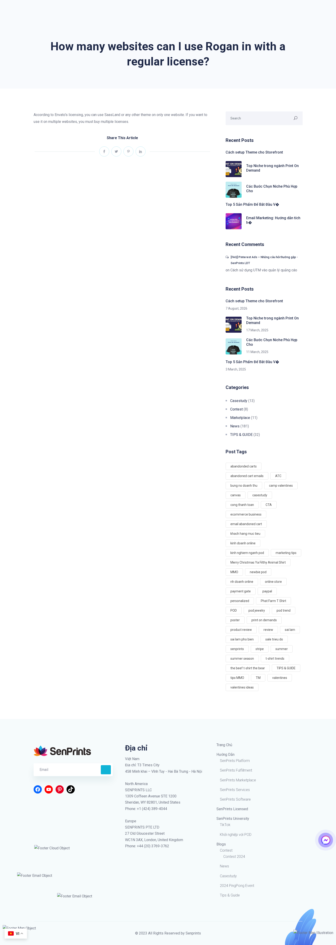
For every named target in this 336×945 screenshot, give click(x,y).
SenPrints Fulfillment (236, 770)
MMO (234, 572)
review (268, 630)
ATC (278, 476)
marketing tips (286, 553)
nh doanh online (241, 581)
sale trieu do (274, 639)
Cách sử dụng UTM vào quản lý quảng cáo (263, 270)
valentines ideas (242, 687)
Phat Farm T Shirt (273, 601)
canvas (235, 495)
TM (258, 678)
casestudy (259, 495)
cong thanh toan (242, 505)
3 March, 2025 (236, 369)
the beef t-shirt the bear (247, 668)
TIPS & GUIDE (241, 434)
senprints (237, 649)
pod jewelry (256, 610)
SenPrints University (232, 818)
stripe (260, 649)
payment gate (240, 591)
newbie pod (258, 572)
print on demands (264, 620)
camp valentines (281, 485)
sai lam (290, 630)
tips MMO (237, 678)
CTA (269, 505)
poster (235, 620)
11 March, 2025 (257, 352)
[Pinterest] (60, 789)
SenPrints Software (235, 799)
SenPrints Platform (235, 761)
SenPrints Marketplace (238, 780)
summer (281, 649)
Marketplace (240, 418)
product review (241, 630)
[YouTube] (49, 789)
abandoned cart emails (247, 476)
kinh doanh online (243, 543)
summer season (242, 658)
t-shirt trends (275, 658)
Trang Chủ (224, 745)
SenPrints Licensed (232, 809)
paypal (267, 591)
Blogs (221, 844)
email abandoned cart (246, 524)
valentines (279, 678)
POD (233, 610)
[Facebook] (38, 789)
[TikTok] (71, 789)
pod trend (284, 610)
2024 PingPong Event (237, 885)
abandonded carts (243, 466)
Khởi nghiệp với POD (235, 834)
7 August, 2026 (236, 308)
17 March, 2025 (257, 330)
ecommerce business (245, 514)
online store (273, 581)
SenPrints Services (235, 790)
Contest (236, 409)
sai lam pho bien (242, 639)
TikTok (225, 825)
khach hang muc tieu (245, 533)
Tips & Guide (230, 895)
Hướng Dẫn (225, 754)
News (235, 426)
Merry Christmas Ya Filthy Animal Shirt (258, 562)
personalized (239, 601)
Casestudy (238, 401)
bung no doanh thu (243, 485)
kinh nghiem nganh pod (247, 553)
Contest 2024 (234, 856)
